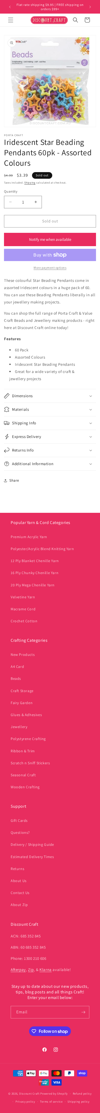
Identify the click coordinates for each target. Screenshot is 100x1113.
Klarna (45, 969)
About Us (19, 880)
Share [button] (14, 480)
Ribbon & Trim (23, 751)
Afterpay (18, 969)
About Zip (19, 904)
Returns (17, 868)
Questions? (20, 832)
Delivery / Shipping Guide (32, 844)
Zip (31, 969)
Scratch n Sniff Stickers (30, 763)
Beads (16, 678)
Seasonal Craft (23, 775)
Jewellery (19, 726)
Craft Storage (22, 690)
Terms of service (51, 1101)
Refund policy (82, 1093)
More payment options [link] (50, 268)
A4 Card (17, 666)
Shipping (29, 182)
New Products (23, 654)
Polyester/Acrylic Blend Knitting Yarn (42, 548)
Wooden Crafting (25, 787)
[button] (11, 20)
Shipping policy (78, 1101)
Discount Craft (29, 1093)
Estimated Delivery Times (32, 856)
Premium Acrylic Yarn (29, 536)
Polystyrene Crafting (28, 738)
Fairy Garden (22, 702)
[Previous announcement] (10, 7)
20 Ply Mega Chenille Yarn (33, 585)
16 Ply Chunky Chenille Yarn (34, 572)
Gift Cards (19, 820)
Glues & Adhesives (26, 714)
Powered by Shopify (54, 1093)
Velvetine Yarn (23, 597)
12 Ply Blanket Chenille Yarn (35, 560)
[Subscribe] (83, 1012)
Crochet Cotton (24, 621)
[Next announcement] (90, 7)
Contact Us (20, 892)
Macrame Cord (23, 609)
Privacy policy (25, 1101)
